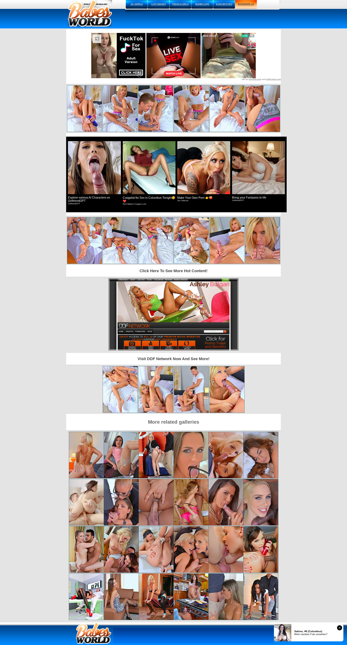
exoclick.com (255, 79)
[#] (94, 633)
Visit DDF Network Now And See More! (173, 359)
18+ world (136, 4)
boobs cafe (202, 4)
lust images (158, 4)
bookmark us (246, 4)
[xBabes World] (90, 13)
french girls (180, 4)
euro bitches (224, 4)
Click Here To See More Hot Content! (173, 271)
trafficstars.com (273, 79)
